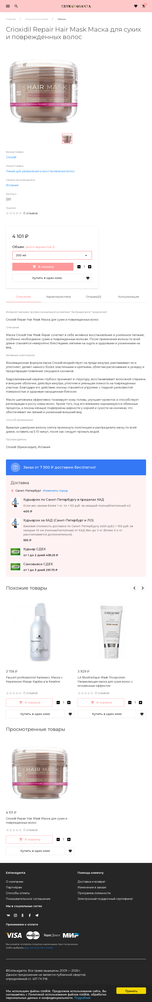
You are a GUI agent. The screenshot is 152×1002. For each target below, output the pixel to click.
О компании (14, 881)
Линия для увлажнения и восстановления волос (40, 171)
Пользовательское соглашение (28, 899)
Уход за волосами (37, 19)
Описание (23, 296)
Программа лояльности (94, 893)
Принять (131, 990)
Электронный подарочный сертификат (105, 899)
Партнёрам (14, 887)
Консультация (128, 296)
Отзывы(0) (93, 296)
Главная (11, 19)
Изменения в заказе (92, 887)
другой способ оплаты (38, 947)
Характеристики (58, 296)
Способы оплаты (18, 893)
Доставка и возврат (91, 881)
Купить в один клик (47, 278)
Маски (62, 19)
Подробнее (82, 997)
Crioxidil (11, 157)
